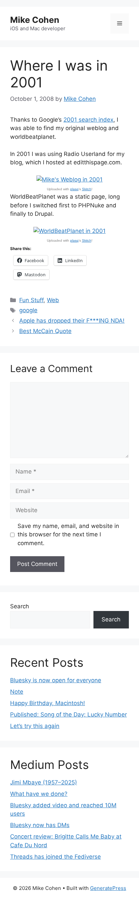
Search (19, 606)
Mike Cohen (34, 20)
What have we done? (38, 793)
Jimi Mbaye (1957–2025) (43, 782)
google (28, 310)
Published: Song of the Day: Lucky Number (68, 714)
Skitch (86, 189)
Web (53, 300)
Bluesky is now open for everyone (55, 680)
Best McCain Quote (45, 331)
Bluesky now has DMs (40, 825)
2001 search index (88, 119)
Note (16, 691)
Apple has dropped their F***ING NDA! (71, 320)
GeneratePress (108, 888)
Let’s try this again (34, 726)
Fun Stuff (31, 300)
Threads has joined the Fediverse (55, 856)
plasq (74, 189)
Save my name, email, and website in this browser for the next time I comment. (68, 534)
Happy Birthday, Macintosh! (47, 703)
